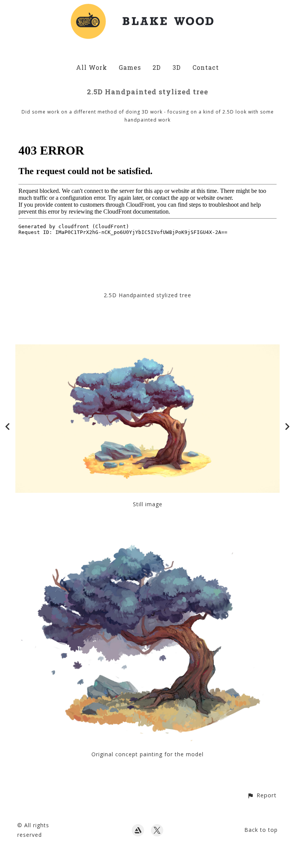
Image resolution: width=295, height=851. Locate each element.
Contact (205, 67)
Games (130, 67)
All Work (91, 67)
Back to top (261, 829)
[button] (262, 795)
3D (176, 67)
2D (156, 67)
